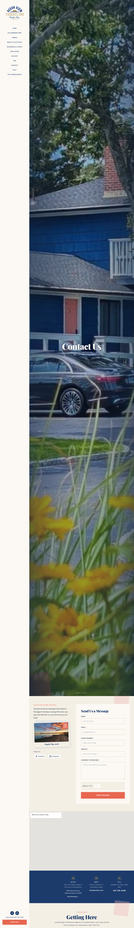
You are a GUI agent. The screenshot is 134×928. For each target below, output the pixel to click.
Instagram (55, 756)
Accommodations (15, 33)
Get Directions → (73, 896)
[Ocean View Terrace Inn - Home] (14, 12)
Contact (14, 65)
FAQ (14, 61)
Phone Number (87, 738)
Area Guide (14, 51)
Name (84, 716)
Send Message (103, 795)
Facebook (41, 756)
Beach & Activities (14, 42)
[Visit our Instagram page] (17, 913)
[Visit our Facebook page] (12, 913)
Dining (14, 38)
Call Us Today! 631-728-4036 (14, 917)
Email (84, 727)
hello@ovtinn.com (96, 890)
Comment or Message (90, 760)
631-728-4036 (119, 890)
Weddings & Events (14, 47)
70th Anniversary (14, 74)
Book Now (14, 922)
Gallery (14, 56)
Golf (15, 70)
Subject (85, 749)
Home (14, 28)
